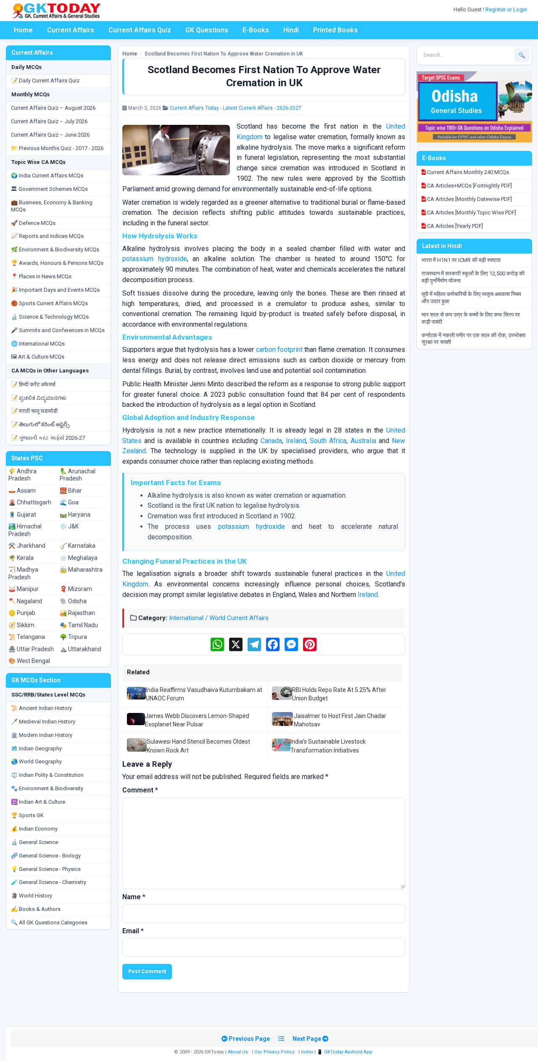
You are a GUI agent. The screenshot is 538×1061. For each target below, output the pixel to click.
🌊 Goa (69, 502)
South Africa (328, 441)
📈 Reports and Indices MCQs (47, 236)
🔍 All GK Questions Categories (49, 922)
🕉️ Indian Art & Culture (38, 802)
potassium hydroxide (154, 259)
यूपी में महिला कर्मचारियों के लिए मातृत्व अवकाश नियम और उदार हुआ (471, 297)
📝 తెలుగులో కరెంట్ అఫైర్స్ (40, 424)
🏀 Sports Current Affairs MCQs (49, 303)
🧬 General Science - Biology (46, 855)
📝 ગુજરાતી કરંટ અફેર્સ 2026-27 (48, 438)
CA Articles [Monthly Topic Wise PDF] (471, 212)
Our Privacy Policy (274, 1052)
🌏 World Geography (36, 761)
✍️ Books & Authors (36, 909)
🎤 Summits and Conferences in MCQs (58, 330)
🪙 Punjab (21, 613)
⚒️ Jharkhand (26, 545)
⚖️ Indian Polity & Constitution (47, 775)
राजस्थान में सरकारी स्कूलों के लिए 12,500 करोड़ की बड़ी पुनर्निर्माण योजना (473, 277)
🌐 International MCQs (38, 343)
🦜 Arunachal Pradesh (77, 475)
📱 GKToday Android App (345, 1052)
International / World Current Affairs (219, 618)
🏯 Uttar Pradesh (31, 649)
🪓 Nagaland (25, 601)
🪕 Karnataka (77, 545)
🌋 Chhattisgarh (29, 502)
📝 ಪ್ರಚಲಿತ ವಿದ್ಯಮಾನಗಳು (38, 398)
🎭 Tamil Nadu (79, 625)
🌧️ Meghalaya (79, 557)
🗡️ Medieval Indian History (43, 721)
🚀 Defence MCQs (33, 223)
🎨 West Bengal (29, 660)
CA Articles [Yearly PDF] (454, 226)
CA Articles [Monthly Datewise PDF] (469, 199)
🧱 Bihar (71, 490)
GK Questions (206, 30)
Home (23, 30)
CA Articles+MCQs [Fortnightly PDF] (469, 185)
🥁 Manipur (23, 589)
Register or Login (506, 9)
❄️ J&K (69, 526)
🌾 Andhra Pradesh (22, 475)
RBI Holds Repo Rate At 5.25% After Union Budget (339, 694)
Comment (140, 790)
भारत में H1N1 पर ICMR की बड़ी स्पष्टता (461, 260)
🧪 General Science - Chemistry (48, 882)
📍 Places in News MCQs (41, 276)
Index (307, 1052)
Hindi (291, 30)
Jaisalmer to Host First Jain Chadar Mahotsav (340, 720)
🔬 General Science (34, 842)
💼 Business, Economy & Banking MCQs (51, 206)
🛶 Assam (22, 490)
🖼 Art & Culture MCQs (37, 357)
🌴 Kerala (21, 557)
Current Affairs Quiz (139, 30)
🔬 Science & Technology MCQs (50, 317)
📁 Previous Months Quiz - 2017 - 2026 (57, 148)
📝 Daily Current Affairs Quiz (45, 80)
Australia (363, 441)
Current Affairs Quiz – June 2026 (50, 135)
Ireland (296, 441)
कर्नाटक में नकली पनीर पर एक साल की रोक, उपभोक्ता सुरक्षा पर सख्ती (473, 339)
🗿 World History (31, 895)
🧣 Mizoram (76, 589)
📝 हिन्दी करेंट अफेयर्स (33, 384)
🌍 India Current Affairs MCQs (47, 175)
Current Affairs (70, 30)
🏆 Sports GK (27, 815)
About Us (238, 1052)
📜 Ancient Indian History (41, 708)
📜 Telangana (26, 636)
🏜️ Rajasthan (77, 613)
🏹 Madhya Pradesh (23, 573)
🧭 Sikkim (21, 625)
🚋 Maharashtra (81, 569)
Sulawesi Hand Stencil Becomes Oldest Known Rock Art (198, 745)
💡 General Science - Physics (46, 869)
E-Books (256, 30)
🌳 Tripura (73, 636)
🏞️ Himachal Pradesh (25, 530)
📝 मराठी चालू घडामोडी (34, 411)
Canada (271, 441)
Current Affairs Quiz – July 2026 (49, 121)
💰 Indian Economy (34, 829)
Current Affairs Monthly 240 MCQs (467, 172)
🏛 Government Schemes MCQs (49, 189)
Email (133, 931)
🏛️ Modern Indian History (41, 735)
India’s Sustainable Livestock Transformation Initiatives (328, 745)
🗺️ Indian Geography (36, 748)
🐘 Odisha (73, 601)
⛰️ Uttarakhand (80, 649)
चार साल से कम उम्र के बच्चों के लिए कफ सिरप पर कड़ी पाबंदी (471, 318)
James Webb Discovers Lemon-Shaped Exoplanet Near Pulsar (197, 720)
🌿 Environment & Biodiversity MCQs (55, 249)
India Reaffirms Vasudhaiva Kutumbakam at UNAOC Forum (204, 694)
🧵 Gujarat (22, 514)
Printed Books (335, 30)
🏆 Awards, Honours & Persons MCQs (57, 263)
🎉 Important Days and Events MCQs (55, 290)
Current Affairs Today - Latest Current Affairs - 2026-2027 (235, 108)
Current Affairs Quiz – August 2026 (53, 108)
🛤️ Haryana (75, 514)
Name (133, 897)
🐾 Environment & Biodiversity (47, 788)
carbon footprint (279, 350)
